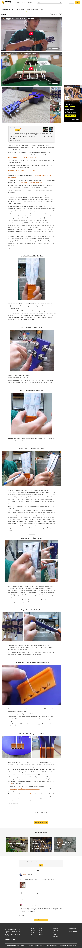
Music (14, 12)
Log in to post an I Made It (41, 822)
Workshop (33, 930)
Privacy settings (38, 945)
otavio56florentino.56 (27, 893)
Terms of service (20, 945)
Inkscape (10, 783)
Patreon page (13, 789)
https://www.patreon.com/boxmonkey (31, 182)
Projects (18, 2)
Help (54, 932)
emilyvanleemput (26, 905)
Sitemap (54, 934)
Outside (40, 932)
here (17, 781)
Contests (24, 2)
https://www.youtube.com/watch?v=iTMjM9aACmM (22, 170)
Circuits (32, 928)
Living (10, 12)
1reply (21, 899)
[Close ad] (81, 86)
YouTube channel (29, 794)
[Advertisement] (73, 103)
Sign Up (77, 2)
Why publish (55, 928)
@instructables (73, 928)
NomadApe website (15, 140)
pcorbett (24, 874)
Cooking (41, 928)
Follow (17, 130)
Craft (32, 934)
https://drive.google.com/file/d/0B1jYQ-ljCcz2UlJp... (22, 157)
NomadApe (5, 12)
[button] (60, 14)
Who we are (55, 936)
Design (32, 932)
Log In (71, 2)
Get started (55, 930)
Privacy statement (29, 945)
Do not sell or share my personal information (53, 945)
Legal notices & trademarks (70, 945)
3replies (22, 915)
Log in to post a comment (41, 920)
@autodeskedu (73, 931)
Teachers (30, 2)
